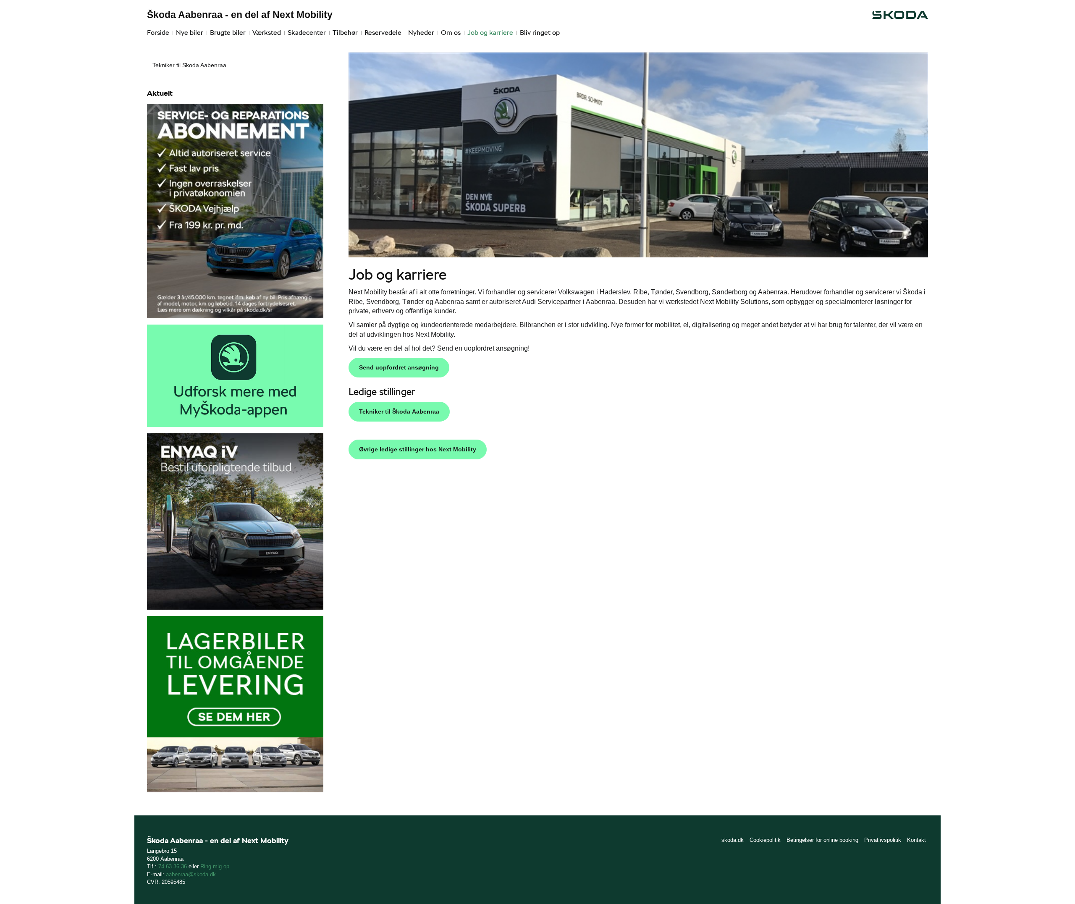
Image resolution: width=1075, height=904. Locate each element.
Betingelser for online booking (822, 840)
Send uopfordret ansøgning (399, 367)
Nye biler (189, 33)
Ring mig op (214, 866)
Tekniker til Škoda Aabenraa (399, 411)
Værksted (266, 33)
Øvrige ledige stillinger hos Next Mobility (417, 449)
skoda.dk (732, 840)
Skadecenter (307, 33)
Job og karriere (490, 33)
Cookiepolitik (765, 840)
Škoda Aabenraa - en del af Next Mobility (240, 14)
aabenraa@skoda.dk (191, 874)
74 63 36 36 (172, 866)
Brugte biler (228, 33)
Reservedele (382, 33)
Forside (158, 33)
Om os (451, 33)
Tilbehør (345, 33)
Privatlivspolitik (882, 840)
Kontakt (916, 840)
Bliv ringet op (540, 33)
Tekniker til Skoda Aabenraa (189, 65)
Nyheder (421, 33)
